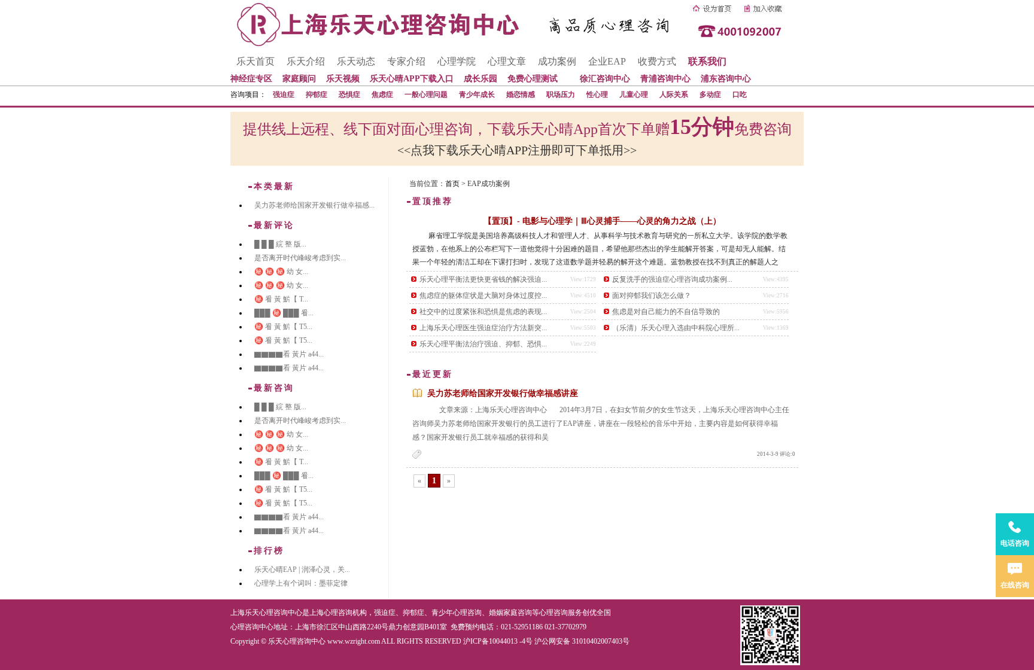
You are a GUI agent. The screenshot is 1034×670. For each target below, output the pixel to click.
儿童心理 (633, 94)
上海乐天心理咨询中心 (266, 612)
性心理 (597, 94)
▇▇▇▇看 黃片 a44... (289, 354)
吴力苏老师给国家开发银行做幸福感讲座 (502, 393)
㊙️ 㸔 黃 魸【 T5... (283, 326)
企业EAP (607, 61)
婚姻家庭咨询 (510, 612)
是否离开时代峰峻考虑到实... (300, 258)
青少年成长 (477, 94)
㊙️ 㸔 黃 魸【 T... (281, 299)
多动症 (710, 94)
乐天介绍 (306, 61)
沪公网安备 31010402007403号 (581, 641)
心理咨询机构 (345, 612)
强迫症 (283, 94)
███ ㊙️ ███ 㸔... (284, 313)
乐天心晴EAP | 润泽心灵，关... (302, 569)
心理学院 (456, 61)
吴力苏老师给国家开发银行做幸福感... (314, 205)
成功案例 (557, 61)
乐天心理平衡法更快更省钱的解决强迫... (483, 279)
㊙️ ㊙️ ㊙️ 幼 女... (281, 271)
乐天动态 (356, 61)
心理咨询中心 (251, 627)
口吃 (739, 94)
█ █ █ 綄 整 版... (280, 244)
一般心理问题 (426, 94)
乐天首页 (255, 61)
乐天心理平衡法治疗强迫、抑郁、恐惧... (483, 344)
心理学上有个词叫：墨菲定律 (301, 583)
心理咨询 (553, 612)
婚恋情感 (520, 94)
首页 (452, 183)
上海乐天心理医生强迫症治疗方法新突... (483, 328)
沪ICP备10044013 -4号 (498, 641)
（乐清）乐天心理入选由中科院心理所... (676, 328)
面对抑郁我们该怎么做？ (651, 295)
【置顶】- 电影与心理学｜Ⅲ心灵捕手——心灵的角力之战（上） (602, 221)
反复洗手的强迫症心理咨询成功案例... (672, 279)
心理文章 (507, 61)
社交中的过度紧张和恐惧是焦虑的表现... (483, 311)
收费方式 (657, 61)
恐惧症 (349, 94)
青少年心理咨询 (456, 612)
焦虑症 (382, 94)
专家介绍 (406, 61)
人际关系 (673, 94)
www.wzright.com (353, 641)
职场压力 (560, 94)
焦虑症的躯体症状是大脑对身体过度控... (483, 295)
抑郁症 (316, 94)
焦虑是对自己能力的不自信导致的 (666, 311)
